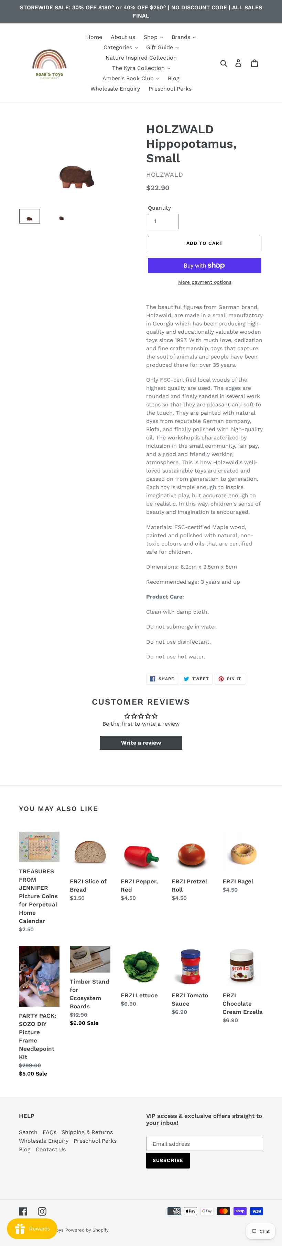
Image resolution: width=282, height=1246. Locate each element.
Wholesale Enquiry (43, 1141)
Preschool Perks (95, 1141)
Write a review (141, 742)
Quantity (159, 208)
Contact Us (51, 1149)
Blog (25, 1149)
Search (28, 1132)
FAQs (49, 1132)
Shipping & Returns (87, 1132)
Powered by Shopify (87, 1230)
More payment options (204, 282)
